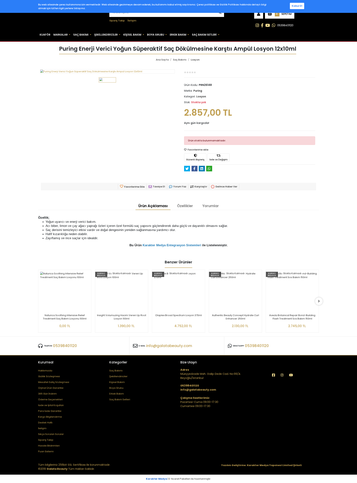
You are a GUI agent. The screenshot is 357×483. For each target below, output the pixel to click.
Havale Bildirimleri (49, 445)
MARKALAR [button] (60, 35)
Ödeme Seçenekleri (50, 399)
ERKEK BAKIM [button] (178, 35)
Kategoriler (118, 362)
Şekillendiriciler (118, 376)
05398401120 (285, 25)
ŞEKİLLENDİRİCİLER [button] (106, 35)
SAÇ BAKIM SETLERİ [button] (204, 35)
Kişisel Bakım (117, 382)
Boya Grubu (116, 388)
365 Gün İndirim (47, 393)
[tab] (153, 206)
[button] (258, 14)
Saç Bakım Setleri (119, 399)
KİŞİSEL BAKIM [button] (132, 35)
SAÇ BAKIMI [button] (81, 35)
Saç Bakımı (116, 370)
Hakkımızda (45, 370)
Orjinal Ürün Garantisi (50, 388)
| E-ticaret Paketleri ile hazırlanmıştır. (178, 479)
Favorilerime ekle (197, 149)
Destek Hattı (45, 422)
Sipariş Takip (117, 20)
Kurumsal (45, 362)
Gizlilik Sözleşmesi (49, 376)
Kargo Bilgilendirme (50, 417)
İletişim (132, 20)
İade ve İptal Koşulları (51, 405)
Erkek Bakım (116, 393)
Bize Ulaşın (188, 362)
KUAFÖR (45, 35)
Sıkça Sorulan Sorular (51, 434)
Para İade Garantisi (49, 411)
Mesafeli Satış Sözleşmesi (53, 382)
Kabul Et (297, 6)
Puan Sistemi (46, 451)
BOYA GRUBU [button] (155, 35)
